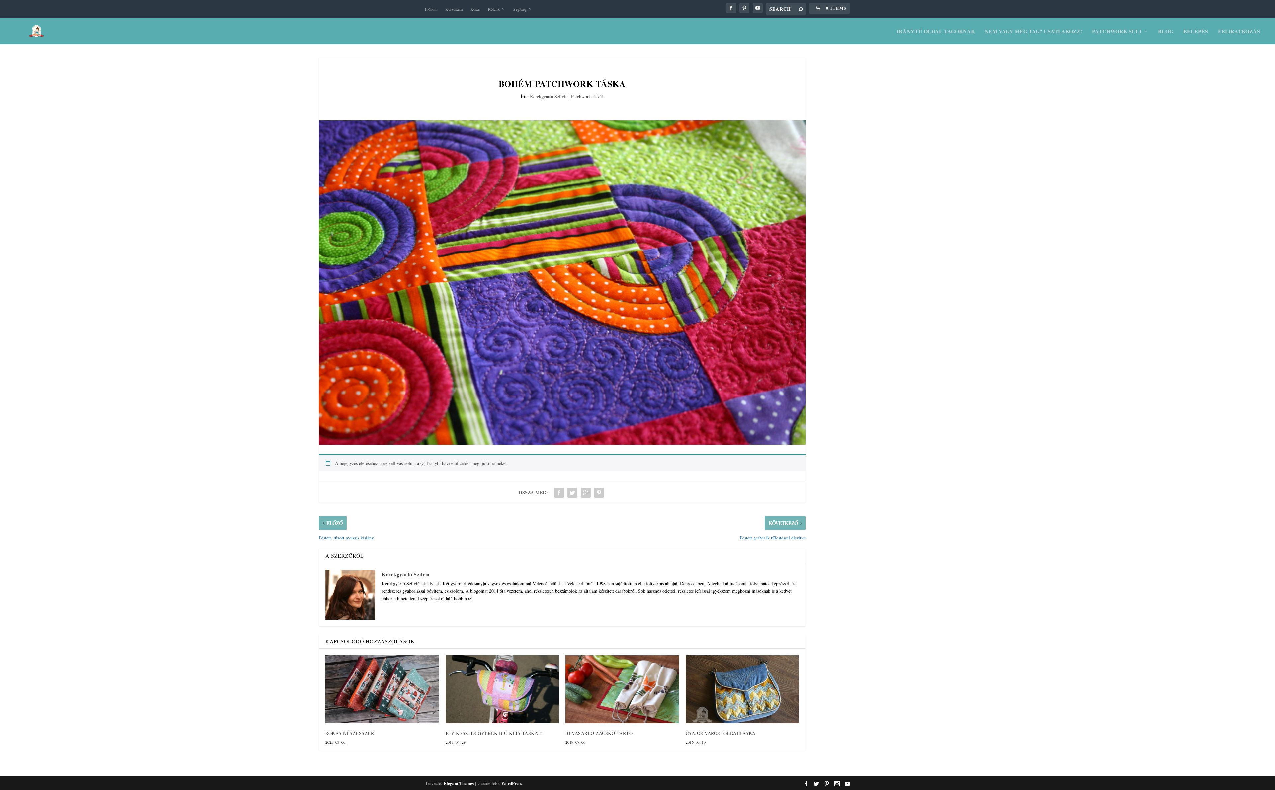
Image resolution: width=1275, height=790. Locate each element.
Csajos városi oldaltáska (721, 733)
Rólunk (494, 9)
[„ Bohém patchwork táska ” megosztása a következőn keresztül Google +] (585, 492)
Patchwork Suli (1116, 32)
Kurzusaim (454, 9)
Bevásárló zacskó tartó (599, 733)
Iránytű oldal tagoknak (936, 32)
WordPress (511, 783)
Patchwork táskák (587, 96)
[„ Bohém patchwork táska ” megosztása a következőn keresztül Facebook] (559, 492)
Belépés (1195, 32)
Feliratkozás (1239, 32)
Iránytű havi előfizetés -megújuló (458, 463)
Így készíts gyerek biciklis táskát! (494, 733)
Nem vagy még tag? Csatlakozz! (1033, 32)
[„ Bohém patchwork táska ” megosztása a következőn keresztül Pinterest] (599, 492)
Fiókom (431, 9)
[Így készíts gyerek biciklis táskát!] (502, 689)
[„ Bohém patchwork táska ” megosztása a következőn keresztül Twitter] (572, 492)
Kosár (475, 9)
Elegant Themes (459, 783)
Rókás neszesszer (349, 733)
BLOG (1165, 32)
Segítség (520, 9)
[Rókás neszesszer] (382, 689)
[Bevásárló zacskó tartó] (622, 689)
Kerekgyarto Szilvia (548, 96)
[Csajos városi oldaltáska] (742, 689)
